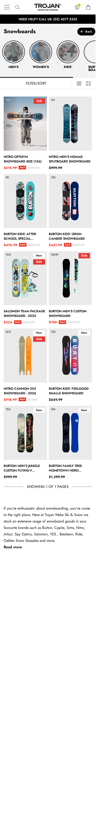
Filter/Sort (36, 83)
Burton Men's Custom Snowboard (68, 313)
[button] (7, 7)
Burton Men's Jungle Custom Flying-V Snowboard (22, 468)
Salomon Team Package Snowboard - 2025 (24, 313)
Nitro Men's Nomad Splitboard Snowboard (69, 159)
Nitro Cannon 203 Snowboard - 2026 (20, 390)
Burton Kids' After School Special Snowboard (20, 236)
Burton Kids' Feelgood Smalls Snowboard (69, 390)
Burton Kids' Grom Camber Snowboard (67, 236)
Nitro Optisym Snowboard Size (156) (23, 159)
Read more (13, 547)
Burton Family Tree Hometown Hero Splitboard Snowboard (69, 468)
